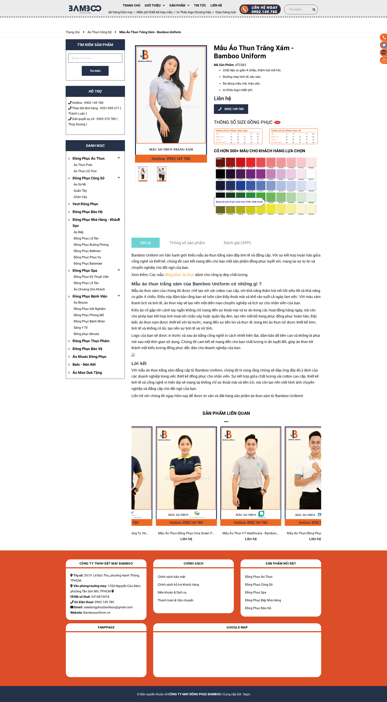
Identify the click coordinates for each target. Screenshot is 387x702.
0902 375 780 (106, 119)
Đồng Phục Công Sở (88, 178)
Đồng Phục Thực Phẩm (91, 341)
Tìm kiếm (95, 70)
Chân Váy (80, 197)
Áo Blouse (81, 302)
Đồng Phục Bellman (87, 251)
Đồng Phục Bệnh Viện (90, 296)
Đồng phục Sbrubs (86, 334)
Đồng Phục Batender (88, 263)
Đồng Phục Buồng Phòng (91, 244)
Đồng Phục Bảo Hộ (88, 212)
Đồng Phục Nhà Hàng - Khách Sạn (96, 222)
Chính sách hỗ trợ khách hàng (178, 584)
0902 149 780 (93, 102)
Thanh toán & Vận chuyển (176, 600)
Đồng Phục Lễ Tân (86, 238)
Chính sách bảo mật (171, 576)
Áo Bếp (79, 232)
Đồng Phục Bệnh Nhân (89, 321)
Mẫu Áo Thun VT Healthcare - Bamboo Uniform (295, 533)
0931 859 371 (109, 108)
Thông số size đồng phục (244, 122)
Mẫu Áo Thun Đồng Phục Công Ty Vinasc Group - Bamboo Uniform (181, 533)
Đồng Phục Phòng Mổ (89, 315)
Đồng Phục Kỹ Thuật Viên (91, 276)
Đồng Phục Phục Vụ (87, 257)
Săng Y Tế (80, 327)
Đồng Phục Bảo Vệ (87, 349)
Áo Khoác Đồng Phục (89, 356)
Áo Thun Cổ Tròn (85, 171)
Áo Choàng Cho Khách (89, 289)
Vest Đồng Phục (85, 204)
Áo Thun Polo (83, 165)
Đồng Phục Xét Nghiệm (90, 309)
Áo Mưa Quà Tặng (87, 372)
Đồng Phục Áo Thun (89, 158)
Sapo (246, 694)
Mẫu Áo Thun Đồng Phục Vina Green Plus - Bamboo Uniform (240, 533)
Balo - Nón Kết (84, 364)
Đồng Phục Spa (85, 270)
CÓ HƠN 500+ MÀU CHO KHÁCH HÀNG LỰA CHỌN (259, 150)
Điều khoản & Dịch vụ (172, 592)
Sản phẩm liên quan (226, 413)
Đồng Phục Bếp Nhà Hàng (263, 600)
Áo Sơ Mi (80, 184)
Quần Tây (80, 190)
